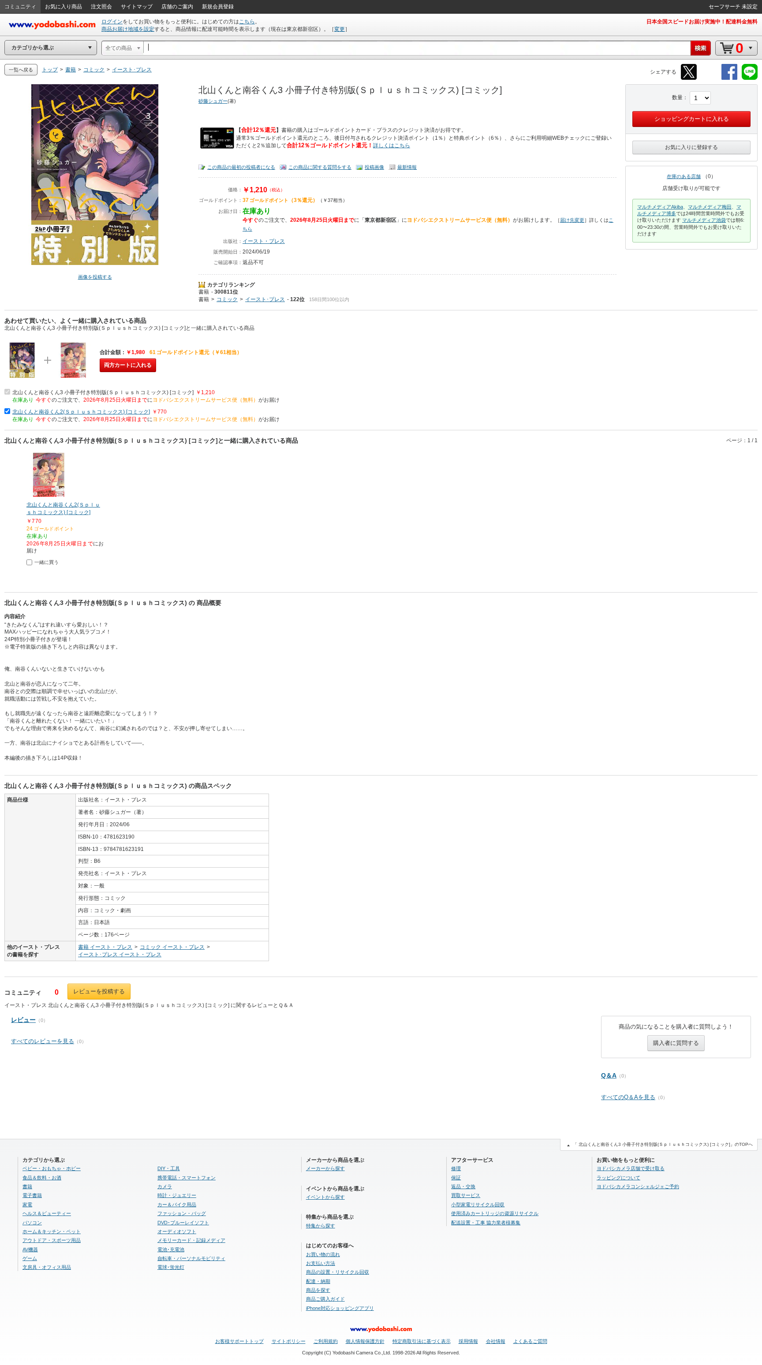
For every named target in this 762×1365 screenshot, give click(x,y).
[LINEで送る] (750, 78)
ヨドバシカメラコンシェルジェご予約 (638, 1186)
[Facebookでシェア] (729, 78)
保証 (456, 1177)
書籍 (203, 292)
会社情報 (495, 1341)
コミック (227, 299)
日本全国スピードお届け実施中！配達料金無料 (702, 22)
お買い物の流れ (323, 1254)
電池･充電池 (170, 1249)
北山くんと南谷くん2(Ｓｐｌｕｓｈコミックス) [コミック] (81, 412)
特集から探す (320, 1225)
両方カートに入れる (128, 365)
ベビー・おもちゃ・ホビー (51, 1168)
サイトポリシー (289, 1341)
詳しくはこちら (391, 145)
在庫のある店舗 (684, 176)
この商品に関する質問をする (319, 167)
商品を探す (318, 1290)
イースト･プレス (265, 299)
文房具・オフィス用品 (46, 1267)
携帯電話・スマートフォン (186, 1177)
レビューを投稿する (99, 991)
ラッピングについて (618, 1177)
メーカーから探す (325, 1168)
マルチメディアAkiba (660, 206)
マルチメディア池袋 (704, 220)
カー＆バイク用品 (176, 1204)
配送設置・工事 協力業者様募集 (485, 1222)
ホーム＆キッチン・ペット (51, 1231)
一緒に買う (46, 562)
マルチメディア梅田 (710, 206)
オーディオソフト (176, 1231)
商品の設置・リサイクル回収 (337, 1272)
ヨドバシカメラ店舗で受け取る (631, 1168)
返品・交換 (463, 1186)
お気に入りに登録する (691, 147)
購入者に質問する (676, 1043)
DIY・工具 (168, 1168)
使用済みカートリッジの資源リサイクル (494, 1213)
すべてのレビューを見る (42, 1041)
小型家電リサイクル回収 (477, 1204)
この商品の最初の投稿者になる (241, 167)
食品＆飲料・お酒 (41, 1177)
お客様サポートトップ (239, 1341)
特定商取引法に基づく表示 (421, 1341)
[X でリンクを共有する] (689, 78)
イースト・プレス (264, 241)
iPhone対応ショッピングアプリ (340, 1308)
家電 (27, 1204)
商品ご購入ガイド (325, 1299)
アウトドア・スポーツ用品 (51, 1240)
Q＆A (608, 1075)
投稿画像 (374, 167)
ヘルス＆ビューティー (46, 1213)
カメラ (164, 1186)
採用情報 (468, 1341)
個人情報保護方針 (365, 1341)
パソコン (32, 1222)
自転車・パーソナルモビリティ (191, 1258)
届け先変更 (572, 220)
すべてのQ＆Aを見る (628, 1097)
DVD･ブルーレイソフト (183, 1222)
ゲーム (29, 1258)
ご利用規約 (326, 1341)
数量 (677, 97)
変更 (339, 29)
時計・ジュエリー (176, 1195)
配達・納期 (318, 1281)
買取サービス (465, 1195)
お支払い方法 (320, 1263)
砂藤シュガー (213, 101)
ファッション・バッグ (181, 1213)
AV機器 (30, 1249)
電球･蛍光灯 (170, 1267)
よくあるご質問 (530, 1341)
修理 (456, 1168)
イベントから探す (325, 1197)
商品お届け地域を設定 (127, 29)
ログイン (112, 22)
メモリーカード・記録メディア (191, 1240)
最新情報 (407, 167)
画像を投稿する (95, 277)
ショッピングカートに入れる (691, 119)
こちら (247, 22)
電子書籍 (32, 1195)
